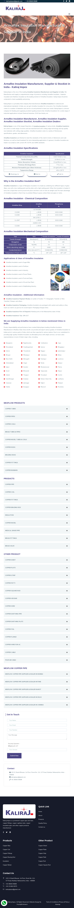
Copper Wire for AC (12, 644)
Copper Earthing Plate (14, 621)
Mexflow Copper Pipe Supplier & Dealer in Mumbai (24, 674)
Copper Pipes (10, 416)
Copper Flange (10, 637)
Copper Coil (9, 492)
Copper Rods (10, 447)
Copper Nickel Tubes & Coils (16, 439)
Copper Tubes (10, 409)
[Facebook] (63, 1)
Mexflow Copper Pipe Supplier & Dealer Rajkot (23, 689)
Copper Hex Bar (11, 598)
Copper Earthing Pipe (13, 614)
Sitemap (57, 904)
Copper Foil (9, 629)
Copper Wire (10, 606)
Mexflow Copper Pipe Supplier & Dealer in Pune (23, 682)
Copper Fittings (11, 463)
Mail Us (38, 174)
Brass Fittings (11, 538)
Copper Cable (10, 652)
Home (40, 811)
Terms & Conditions (52, 902)
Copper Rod (42, 861)
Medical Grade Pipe (12, 530)
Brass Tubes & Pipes (12, 432)
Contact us (41, 827)
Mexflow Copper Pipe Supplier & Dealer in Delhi (23, 697)
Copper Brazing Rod (13, 507)
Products (41, 819)
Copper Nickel (10, 523)
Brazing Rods (10, 455)
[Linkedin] (69, 1)
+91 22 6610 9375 (11, 886)
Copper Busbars (11, 470)
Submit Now (14, 755)
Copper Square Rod (12, 591)
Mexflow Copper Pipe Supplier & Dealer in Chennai (24, 705)
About (40, 815)
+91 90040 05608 (31, 1)
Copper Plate (10, 568)
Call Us (61, 174)
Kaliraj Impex (12, 902)
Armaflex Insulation (47, 97)
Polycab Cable (10, 660)
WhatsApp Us (14, 174)
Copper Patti (10, 583)
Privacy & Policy (64, 902)
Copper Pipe (9, 484)
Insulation (9, 515)
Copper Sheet (10, 560)
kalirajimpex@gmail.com (14, 1)
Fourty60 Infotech (22, 904)
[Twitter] (66, 1)
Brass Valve (9, 546)
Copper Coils (10, 424)
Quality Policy (42, 823)
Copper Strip (10, 575)
